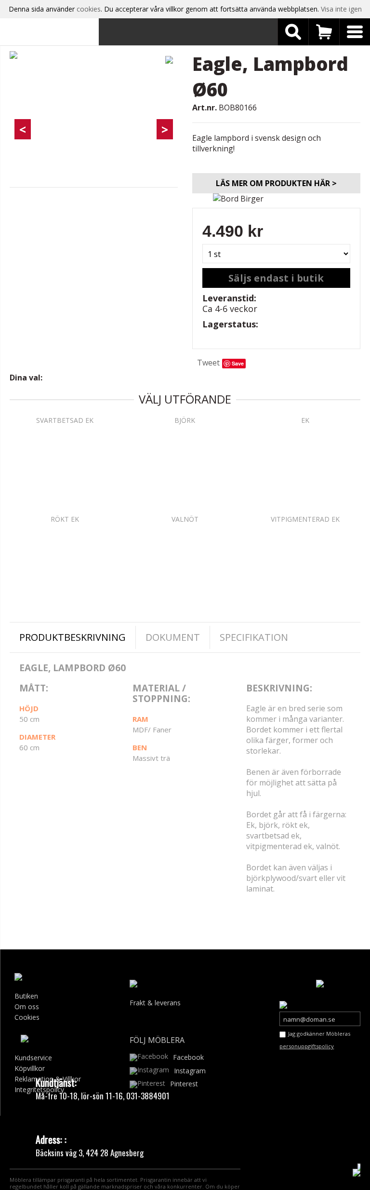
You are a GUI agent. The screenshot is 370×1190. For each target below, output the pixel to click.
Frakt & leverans (155, 1002)
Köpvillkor (29, 1068)
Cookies (27, 1017)
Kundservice (33, 1057)
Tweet (208, 362)
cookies (89, 9)
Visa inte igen (341, 9)
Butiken (26, 996)
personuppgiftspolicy (306, 1046)
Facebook (188, 1057)
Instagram (190, 1070)
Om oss (26, 1006)
